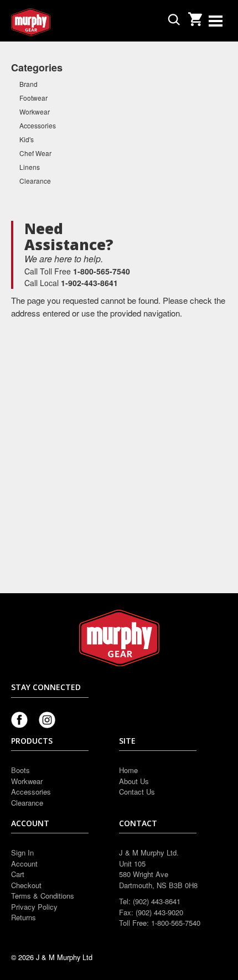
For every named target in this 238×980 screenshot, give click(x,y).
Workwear (34, 111)
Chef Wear (35, 153)
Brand (28, 84)
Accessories (37, 125)
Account (24, 863)
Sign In (22, 852)
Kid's (26, 139)
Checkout (26, 885)
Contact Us (137, 791)
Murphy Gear (58, 22)
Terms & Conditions (42, 895)
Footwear (33, 97)
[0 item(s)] (195, 16)
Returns (23, 917)
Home (128, 770)
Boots (20, 770)
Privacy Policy (34, 906)
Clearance (35, 180)
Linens (29, 167)
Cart (17, 874)
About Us (134, 781)
